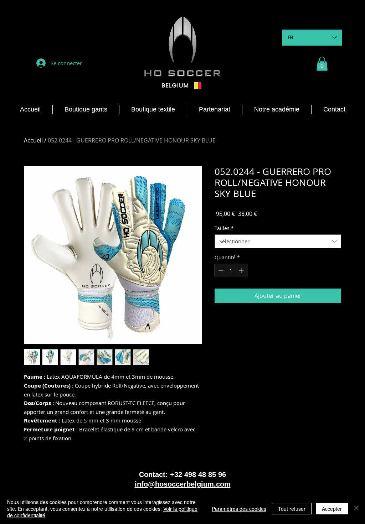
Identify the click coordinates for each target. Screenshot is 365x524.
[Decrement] (220, 270)
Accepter (332, 508)
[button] (322, 64)
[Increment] (241, 270)
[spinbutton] (231, 270)
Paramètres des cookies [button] (239, 508)
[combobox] (278, 241)
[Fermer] (356, 508)
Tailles (224, 228)
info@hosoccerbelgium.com (183, 484)
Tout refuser (291, 508)
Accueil (33, 140)
